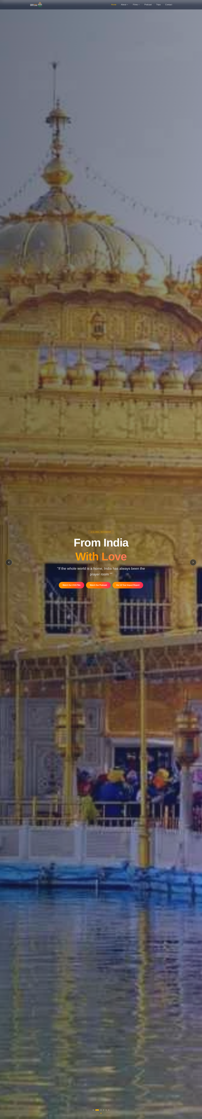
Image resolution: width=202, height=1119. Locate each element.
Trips (158, 5)
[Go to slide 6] (108, 1110)
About (123, 5)
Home (113, 5)
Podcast (148, 5)
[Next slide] (193, 562)
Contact (168, 5)
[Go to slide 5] (106, 1110)
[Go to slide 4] (103, 1110)
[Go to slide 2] (97, 1110)
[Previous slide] (9, 562)
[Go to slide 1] (93, 1110)
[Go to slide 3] (101, 1110)
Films (135, 5)
